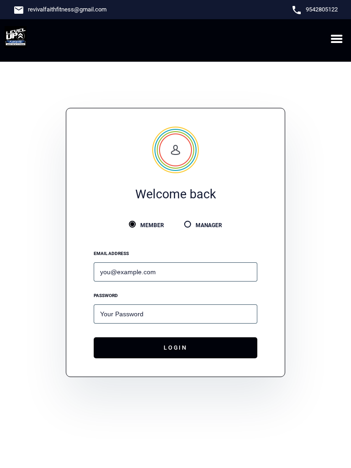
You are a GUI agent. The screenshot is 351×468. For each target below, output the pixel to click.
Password (106, 295)
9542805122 (322, 9)
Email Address (111, 253)
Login (175, 347)
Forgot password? (230, 295)
